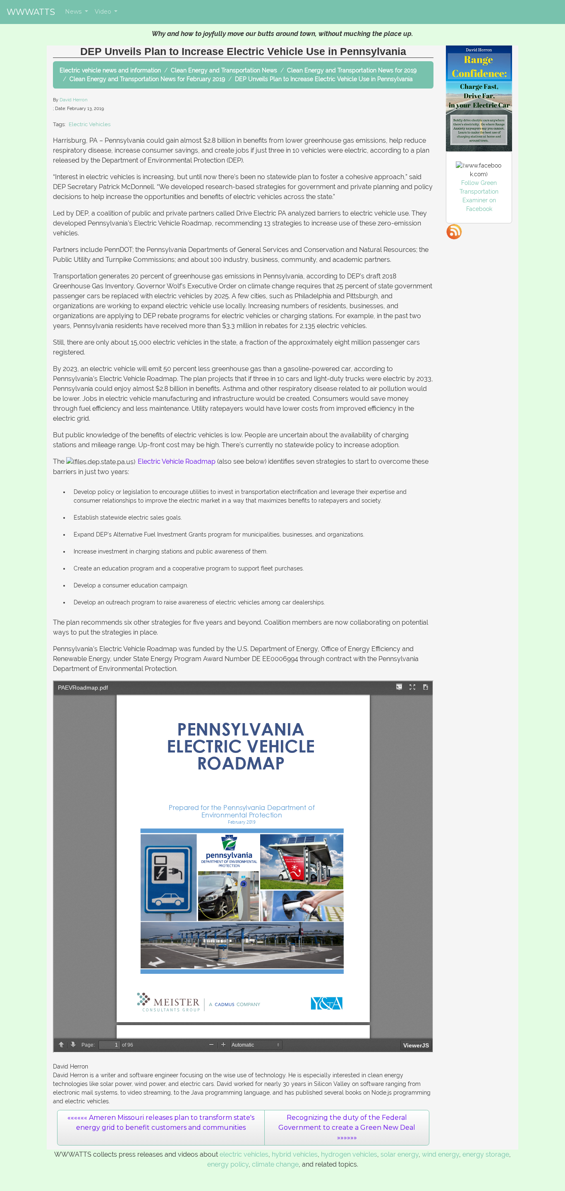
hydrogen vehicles (349, 1154)
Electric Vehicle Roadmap (176, 461)
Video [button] (104, 11)
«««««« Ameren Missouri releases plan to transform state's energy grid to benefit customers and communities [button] (160, 1122)
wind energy (440, 1154)
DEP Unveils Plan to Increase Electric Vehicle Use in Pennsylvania (324, 79)
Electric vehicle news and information (110, 70)
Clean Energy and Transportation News (224, 70)
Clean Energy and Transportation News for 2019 (352, 70)
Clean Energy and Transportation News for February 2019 (147, 79)
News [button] (74, 11)
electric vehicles (244, 1154)
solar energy (400, 1154)
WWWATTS (31, 12)
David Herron (73, 100)
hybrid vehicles (295, 1154)
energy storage (485, 1154)
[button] (346, 1127)
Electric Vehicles (89, 124)
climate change (275, 1164)
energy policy (228, 1164)
